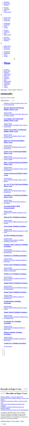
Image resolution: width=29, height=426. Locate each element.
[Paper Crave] (1, 15)
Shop (5, 10)
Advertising (7, 24)
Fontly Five (7, 19)
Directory (6, 7)
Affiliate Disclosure (6, 421)
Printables (6, 5)
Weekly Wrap (7, 17)
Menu (7, 62)
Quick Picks (7, 20)
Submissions (7, 23)
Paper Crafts (7, 3)
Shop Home (4, 89)
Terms (22, 421)
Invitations (6, 2)
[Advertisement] (14, 371)
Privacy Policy (15, 421)
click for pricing (8, 112)
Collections (7, 9)
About (5, 26)
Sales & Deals (7, 12)
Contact (6, 27)
